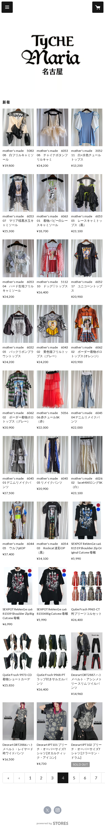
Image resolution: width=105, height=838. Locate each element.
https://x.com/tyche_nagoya (47, 810)
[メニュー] (7, 7)
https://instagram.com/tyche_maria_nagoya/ (57, 810)
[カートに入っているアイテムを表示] (97, 7)
